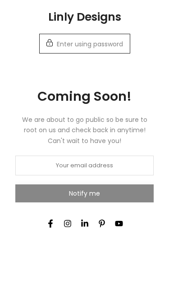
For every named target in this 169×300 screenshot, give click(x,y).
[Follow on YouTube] (119, 223)
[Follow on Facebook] (50, 223)
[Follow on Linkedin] (85, 223)
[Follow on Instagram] (68, 223)
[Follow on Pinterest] (102, 223)
